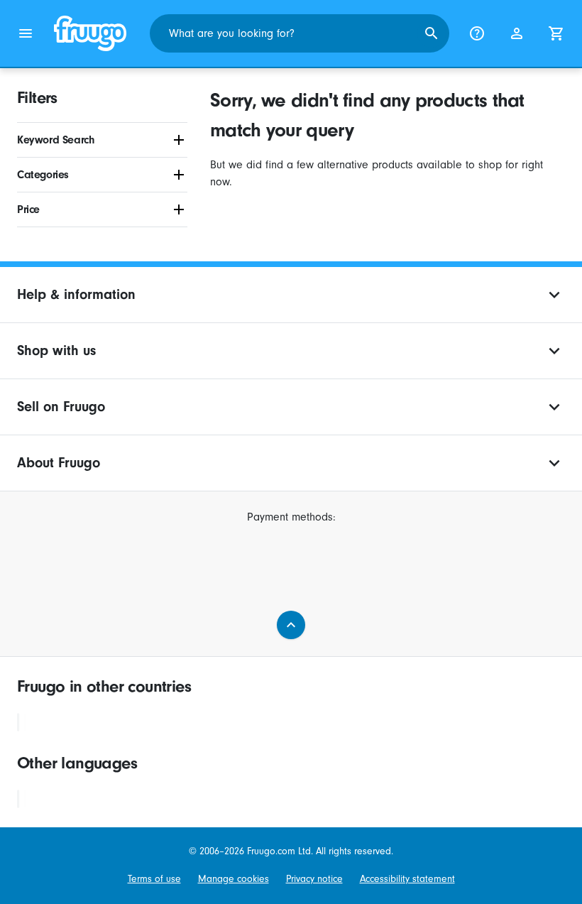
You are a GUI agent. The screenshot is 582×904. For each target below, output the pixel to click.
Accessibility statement (407, 879)
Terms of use (154, 879)
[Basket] (556, 33)
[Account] (517, 33)
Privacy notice (314, 879)
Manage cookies (233, 879)
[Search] (431, 33)
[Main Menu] (25, 33)
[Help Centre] (477, 33)
